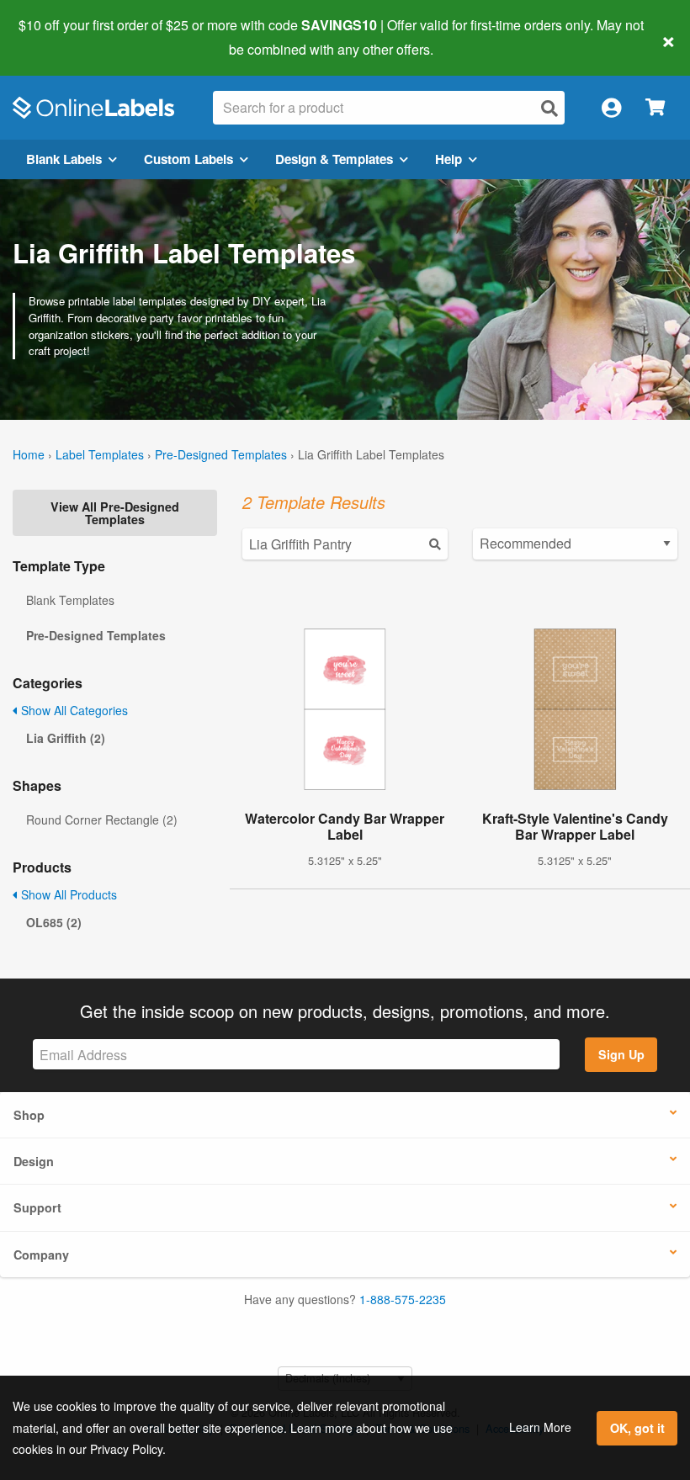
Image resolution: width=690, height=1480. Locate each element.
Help (448, 159)
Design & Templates (334, 159)
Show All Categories (73, 710)
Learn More (540, 1427)
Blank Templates (70, 599)
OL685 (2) (54, 922)
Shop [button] (29, 1114)
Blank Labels (64, 159)
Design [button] (33, 1161)
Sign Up (621, 1054)
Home (29, 454)
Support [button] (37, 1207)
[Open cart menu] (655, 108)
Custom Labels (188, 159)
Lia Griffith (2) (65, 737)
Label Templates (100, 454)
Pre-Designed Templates (221, 454)
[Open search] (549, 108)
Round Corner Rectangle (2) (102, 819)
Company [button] (41, 1254)
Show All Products (67, 894)
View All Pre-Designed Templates (114, 512)
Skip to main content (61, 37)
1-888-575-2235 (402, 1299)
